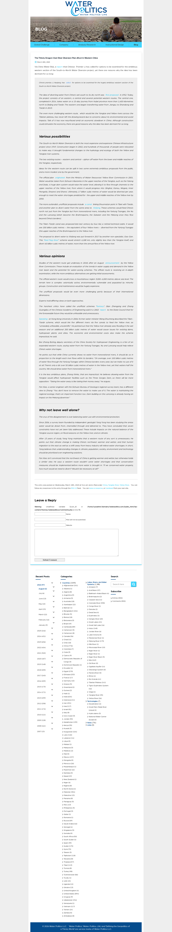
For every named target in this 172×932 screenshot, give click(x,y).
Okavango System (96, 670)
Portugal (67, 811)
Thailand (67, 862)
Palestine (67, 795)
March (43, 614)
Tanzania (67, 859)
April (42, 609)
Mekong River (94, 641)
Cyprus (66, 655)
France (66, 678)
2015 (41, 687)
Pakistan (67, 792)
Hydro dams (93, 713)
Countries (66, 583)
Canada (67, 636)
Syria (66, 849)
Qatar (66, 814)
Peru (65, 805)
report (60, 67)
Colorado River (94, 603)
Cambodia (68, 627)
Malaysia (67, 748)
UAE (65, 881)
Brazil (66, 624)
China (105, 485)
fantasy (100, 306)
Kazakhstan (68, 722)
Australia (67, 601)
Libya (66, 741)
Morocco (67, 763)
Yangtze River (113, 485)
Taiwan (66, 852)
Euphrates (93, 616)
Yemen (66, 910)
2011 (41, 709)
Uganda (67, 884)
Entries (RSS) (117, 598)
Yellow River (124, 485)
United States (69, 894)
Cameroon (68, 630)
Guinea (66, 690)
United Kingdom (70, 891)
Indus (91, 628)
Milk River (92, 644)
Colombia (67, 649)
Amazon (92, 587)
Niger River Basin (95, 657)
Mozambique (69, 767)
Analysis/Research (87, 45)
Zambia (67, 913)
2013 (41, 698)
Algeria (66, 592)
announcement (112, 263)
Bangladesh (68, 611)
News (89, 723)
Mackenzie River (95, 638)
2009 (41, 720)
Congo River (93, 606)
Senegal (67, 827)
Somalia (67, 833)
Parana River (94, 673)
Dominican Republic (71, 665)
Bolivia (66, 617)
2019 (41, 664)
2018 (41, 670)
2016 (41, 681)
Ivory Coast (68, 716)
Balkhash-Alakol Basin (98, 593)
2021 (41, 653)
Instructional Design (115, 45)
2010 (41, 715)
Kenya (66, 725)
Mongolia (67, 760)
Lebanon (67, 738)
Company (63, 45)
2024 (41, 636)
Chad (66, 640)
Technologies (92, 701)
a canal (88, 204)
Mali (65, 754)
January (43, 625)
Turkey (66, 871)
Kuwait (66, 728)
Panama (67, 798)
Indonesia (67, 700)
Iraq (65, 706)
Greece (67, 684)
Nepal (66, 776)
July (41, 593)
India (65, 697)
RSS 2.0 (74, 488)
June (42, 599)
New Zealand (69, 779)
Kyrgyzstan (68, 732)
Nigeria (66, 786)
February (44, 620)
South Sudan (69, 840)
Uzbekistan (68, 900)
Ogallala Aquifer (95, 667)
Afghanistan (68, 585)
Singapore (68, 830)
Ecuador (67, 668)
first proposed (112, 95)
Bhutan (67, 614)
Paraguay (67, 802)
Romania (67, 817)
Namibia (67, 773)
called (68, 83)
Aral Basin (93, 590)
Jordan (66, 719)
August (43, 589)
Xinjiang (96, 208)
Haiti (65, 693)
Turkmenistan (69, 875)
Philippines (68, 808)
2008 (41, 726)
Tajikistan (67, 855)
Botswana (68, 620)
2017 (41, 675)
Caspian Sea (94, 600)
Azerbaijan (68, 604)
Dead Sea (92, 612)
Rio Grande (93, 679)
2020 (41, 659)
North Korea (68, 789)
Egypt (66, 671)
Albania (67, 589)
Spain (66, 843)
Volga (91, 692)
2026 (41, 585)
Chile (66, 643)
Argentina (68, 595)
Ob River (92, 663)
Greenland (68, 687)
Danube (92, 609)
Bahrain (67, 608)
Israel (66, 709)
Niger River (93, 651)
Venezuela (68, 903)
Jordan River (94, 631)
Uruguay (67, 897)
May (42, 604)
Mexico (66, 757)
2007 (41, 731)
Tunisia (66, 868)
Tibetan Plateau (95, 682)
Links (89, 725)
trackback (109, 488)
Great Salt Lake (95, 625)
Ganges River (94, 619)
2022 (41, 647)
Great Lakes (93, 622)
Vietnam (67, 906)
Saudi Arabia (69, 824)
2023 (41, 642)
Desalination (94, 704)
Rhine (91, 676)
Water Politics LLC (57, 926)
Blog (136, 45)
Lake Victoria (94, 635)
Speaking (43, 319)
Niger (66, 782)
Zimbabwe (68, 916)
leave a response (96, 488)
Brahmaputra (94, 597)
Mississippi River (95, 647)
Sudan (66, 846)
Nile (90, 660)
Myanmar (67, 770)
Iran (65, 703)
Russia (66, 821)
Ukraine (67, 887)
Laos (66, 735)
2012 (41, 703)
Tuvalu (66, 878)
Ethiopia (67, 674)
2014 (41, 692)
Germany (67, 681)
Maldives (67, 751)
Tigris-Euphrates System (98, 686)
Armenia (67, 598)
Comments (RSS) (119, 601)
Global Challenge (41, 45)
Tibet (66, 865)
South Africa (68, 836)
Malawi (66, 744)
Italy (65, 713)
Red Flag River (51, 240)
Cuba (66, 652)
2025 (41, 631)
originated (59, 178)
